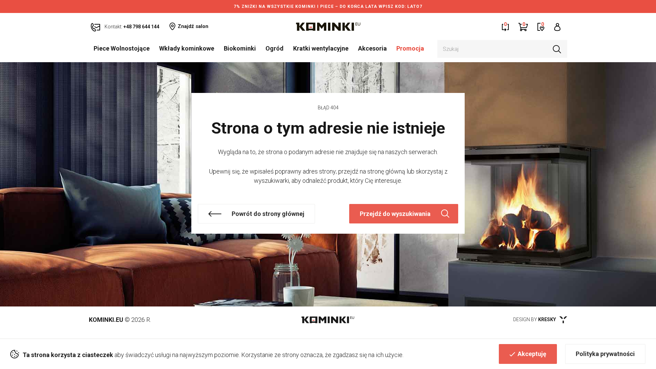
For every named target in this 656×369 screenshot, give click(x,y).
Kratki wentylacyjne (320, 48)
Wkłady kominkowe (186, 48)
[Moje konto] (557, 26)
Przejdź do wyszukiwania (395, 213)
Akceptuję (532, 353)
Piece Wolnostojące (122, 48)
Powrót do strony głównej (268, 213)
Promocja (410, 48)
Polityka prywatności (605, 353)
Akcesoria (372, 48)
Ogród (274, 48)
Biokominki (240, 48)
